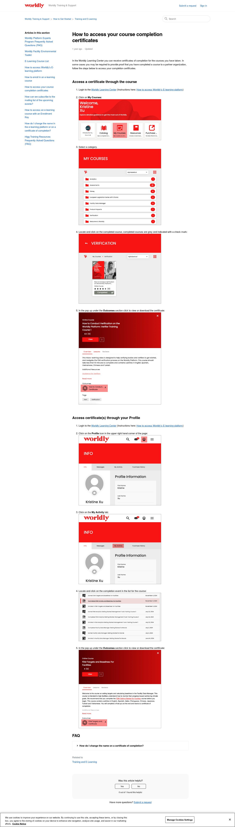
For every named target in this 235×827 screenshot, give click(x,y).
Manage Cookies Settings (180, 819)
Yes (122, 786)
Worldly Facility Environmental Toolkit (40, 53)
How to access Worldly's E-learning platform (39, 69)
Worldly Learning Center (103, 89)
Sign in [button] (203, 5)
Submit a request (187, 5)
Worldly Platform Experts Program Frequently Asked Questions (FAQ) (39, 41)
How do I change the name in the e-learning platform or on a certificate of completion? (40, 127)
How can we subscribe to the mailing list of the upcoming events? (40, 100)
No (138, 786)
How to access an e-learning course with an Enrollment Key (40, 113)
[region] (117, 820)
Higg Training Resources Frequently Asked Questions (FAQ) (39, 140)
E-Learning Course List (37, 61)
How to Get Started (62, 18)
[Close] (229, 819)
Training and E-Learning (86, 18)
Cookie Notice (19, 823)
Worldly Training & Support (37, 18)
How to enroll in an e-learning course (40, 78)
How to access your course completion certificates (39, 88)
